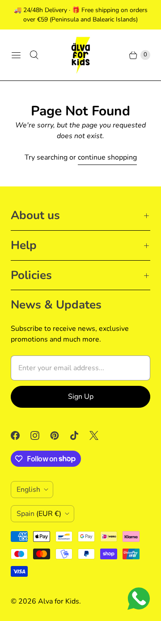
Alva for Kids (58, 601)
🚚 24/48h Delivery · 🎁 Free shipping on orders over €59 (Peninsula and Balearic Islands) (81, 15)
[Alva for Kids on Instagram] (40, 435)
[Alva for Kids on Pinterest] (60, 435)
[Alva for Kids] (80, 55)
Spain (39, 514)
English (28, 489)
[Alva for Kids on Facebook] (20, 435)
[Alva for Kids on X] (99, 435)
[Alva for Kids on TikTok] (79, 435)
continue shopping (107, 157)
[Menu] (16, 55)
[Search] (34, 55)
